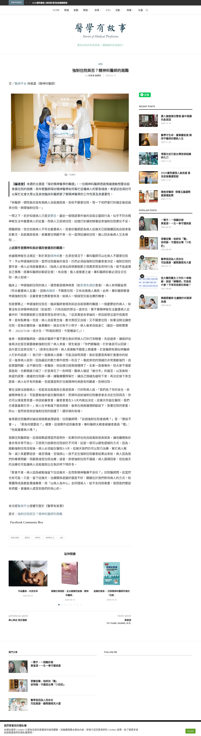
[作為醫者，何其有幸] (28, 573)
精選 (66, 10)
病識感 (50, 291)
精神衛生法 (50, 537)
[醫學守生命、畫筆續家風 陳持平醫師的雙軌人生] (148, 139)
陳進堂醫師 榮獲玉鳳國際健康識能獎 (175, 193)
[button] (26, 2)
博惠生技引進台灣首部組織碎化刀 (176, 155)
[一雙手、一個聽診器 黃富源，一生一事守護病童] (148, 224)
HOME (56, 10)
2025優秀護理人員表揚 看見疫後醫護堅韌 (49, 3)
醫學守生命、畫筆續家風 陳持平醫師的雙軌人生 (176, 136)
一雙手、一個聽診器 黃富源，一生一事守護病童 (176, 221)
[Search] (146, 10)
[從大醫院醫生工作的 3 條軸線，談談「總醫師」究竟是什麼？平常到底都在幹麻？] (148, 282)
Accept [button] (190, 731)
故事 (97, 10)
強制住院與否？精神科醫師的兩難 (40, 514)
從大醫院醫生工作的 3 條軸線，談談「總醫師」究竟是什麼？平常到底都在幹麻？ (176, 281)
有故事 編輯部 (94, 75)
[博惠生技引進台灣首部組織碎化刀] (148, 158)
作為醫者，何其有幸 (28, 591)
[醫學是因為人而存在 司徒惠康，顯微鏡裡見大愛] (148, 263)
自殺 (61, 537)
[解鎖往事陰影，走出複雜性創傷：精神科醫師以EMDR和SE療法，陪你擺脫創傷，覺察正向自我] (70, 573)
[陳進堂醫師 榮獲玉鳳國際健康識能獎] (148, 196)
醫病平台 (21, 84)
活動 (117, 10)
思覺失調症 (87, 285)
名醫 (140, 10)
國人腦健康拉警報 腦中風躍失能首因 (176, 118)
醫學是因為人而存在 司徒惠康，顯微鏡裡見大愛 (176, 260)
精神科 (37, 537)
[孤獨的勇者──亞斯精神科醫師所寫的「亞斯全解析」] (111, 573)
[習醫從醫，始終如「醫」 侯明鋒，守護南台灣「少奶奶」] (148, 243)
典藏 (129, 10)
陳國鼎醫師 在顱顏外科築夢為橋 (176, 299)
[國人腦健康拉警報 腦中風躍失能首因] (148, 120)
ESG (108, 10)
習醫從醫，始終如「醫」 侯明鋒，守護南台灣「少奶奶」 (176, 242)
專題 (85, 10)
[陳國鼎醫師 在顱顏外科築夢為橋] (148, 302)
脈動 (76, 10)
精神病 (54, 256)
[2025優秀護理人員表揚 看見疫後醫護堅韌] (148, 177)
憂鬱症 (51, 216)
